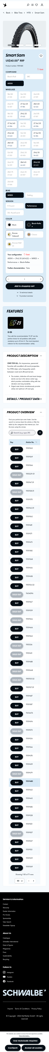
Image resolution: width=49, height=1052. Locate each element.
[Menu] (32, 5)
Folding (30, 195)
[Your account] (42, 5)
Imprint (10, 1008)
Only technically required (25, 1041)
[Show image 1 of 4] (11, 45)
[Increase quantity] (40, 279)
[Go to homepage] (13, 5)
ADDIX (10, 83)
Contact (5, 904)
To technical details (26, 292)
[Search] (28, 5)
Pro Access (6, 914)
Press (4, 952)
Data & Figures (8, 945)
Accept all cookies (33, 1048)
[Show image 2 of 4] (20, 45)
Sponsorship (7, 918)
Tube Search (7, 922)
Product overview (20, 412)
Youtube (9, 977)
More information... (24, 1036)
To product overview (26, 296)
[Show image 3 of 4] (28, 45)
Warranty (6, 907)
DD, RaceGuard (13, 212)
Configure (13, 1048)
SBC (28, 76)
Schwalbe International (10, 941)
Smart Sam (39, 12)
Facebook (10, 981)
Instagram (10, 972)
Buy (16, 449)
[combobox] (19, 880)
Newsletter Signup (9, 925)
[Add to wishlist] (41, 56)
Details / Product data (23, 399)
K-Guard (10, 205)
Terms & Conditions (22, 1008)
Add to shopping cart (24, 286)
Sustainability (7, 956)
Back (7, 12)
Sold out (16, 475)
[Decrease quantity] (8, 279)
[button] (28, 880)
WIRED (10, 195)
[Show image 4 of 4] (37, 45)
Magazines (6, 948)
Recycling (6, 959)
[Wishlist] (36, 5)
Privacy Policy (37, 1008)
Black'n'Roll (11, 76)
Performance (32, 205)
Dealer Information (9, 911)
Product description (22, 355)
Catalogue (6, 938)
